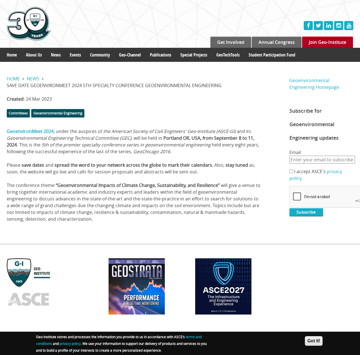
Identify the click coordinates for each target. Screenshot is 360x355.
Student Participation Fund (272, 55)
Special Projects (193, 55)
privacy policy (70, 343)
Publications (160, 55)
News (56, 55)
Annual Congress (276, 42)
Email (295, 152)
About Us (34, 55)
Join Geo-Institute (327, 42)
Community (100, 55)
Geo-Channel (130, 55)
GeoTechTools (228, 55)
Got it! (313, 340)
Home (12, 55)
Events (75, 55)
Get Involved (230, 42)
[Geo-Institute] (40, 24)
